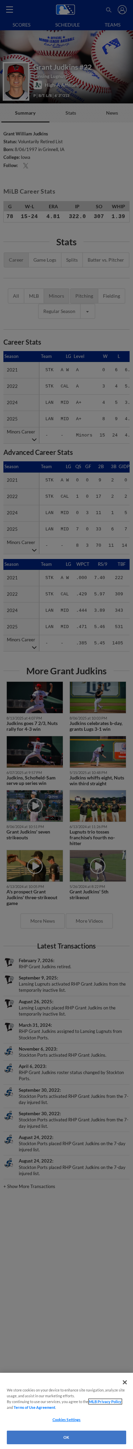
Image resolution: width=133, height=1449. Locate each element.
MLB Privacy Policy (105, 1401)
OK (66, 1437)
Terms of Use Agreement (34, 1407)
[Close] (124, 1382)
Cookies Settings (67, 1419)
